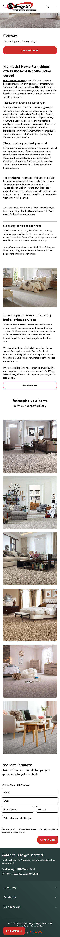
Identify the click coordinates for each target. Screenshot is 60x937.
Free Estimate (14, 930)
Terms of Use (37, 926)
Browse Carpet (30, 50)
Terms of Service (12, 832)
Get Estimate (30, 385)
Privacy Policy (52, 829)
